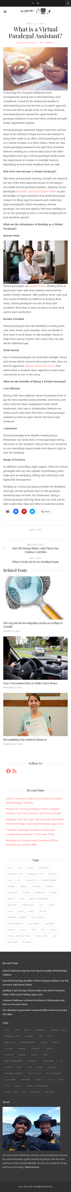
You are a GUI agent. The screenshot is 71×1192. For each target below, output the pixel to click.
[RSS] (38, 3)
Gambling (40, 893)
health (11, 899)
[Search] (68, 3)
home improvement (39, 899)
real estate (38, 917)
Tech (33, 930)
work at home (37, 286)
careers (52, 874)
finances (12, 893)
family (23, 886)
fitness (26, 893)
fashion (36, 886)
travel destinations (19, 936)
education (31, 880)
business (44, 868)
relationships (15, 924)
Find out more (32, 1167)
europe (11, 886)
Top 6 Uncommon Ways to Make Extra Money (30, 683)
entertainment (49, 880)
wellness (27, 942)
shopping (49, 924)
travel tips (41, 936)
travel (53, 930)
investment (28, 905)
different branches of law (39, 365)
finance (49, 886)
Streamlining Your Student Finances (25, 739)
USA (54, 936)
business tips (35, 874)
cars (10, 880)
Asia (10, 868)
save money (34, 924)
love (21, 911)
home (22, 899)
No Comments (47, 43)
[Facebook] (33, 3)
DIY (19, 880)
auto (20, 868)
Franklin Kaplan (26, 43)
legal (11, 911)
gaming (53, 893)
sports (11, 930)
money (31, 911)
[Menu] (5, 11)
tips (43, 930)
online (42, 911)
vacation (12, 942)
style (23, 930)
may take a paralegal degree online (36, 191)
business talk (15, 874)
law (40, 905)
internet (12, 905)
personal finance (17, 917)
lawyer (51, 905)
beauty (30, 868)
